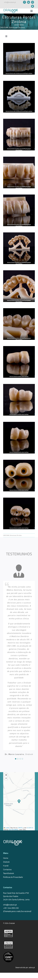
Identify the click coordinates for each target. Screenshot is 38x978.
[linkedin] (28, 2)
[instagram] (32, 2)
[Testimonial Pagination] (15, 758)
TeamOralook (8, 873)
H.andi (5, 865)
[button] (19, 801)
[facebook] (24, 2)
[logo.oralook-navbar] (10, 9)
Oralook (6, 862)
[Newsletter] (32, 6)
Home (5, 858)
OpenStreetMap (13, 829)
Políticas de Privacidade (13, 877)
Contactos (7, 869)
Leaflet (7, 828)
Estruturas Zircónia (17, 27)
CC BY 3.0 (30, 828)
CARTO (20, 828)
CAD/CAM (4, 27)
